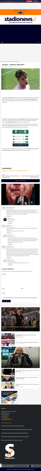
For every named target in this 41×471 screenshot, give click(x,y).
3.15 (17, 139)
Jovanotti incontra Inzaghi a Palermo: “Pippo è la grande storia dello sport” (14, 433)
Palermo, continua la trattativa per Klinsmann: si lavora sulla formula (11, 176)
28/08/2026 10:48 (23, 343)
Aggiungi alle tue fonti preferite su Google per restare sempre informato (18, 1)
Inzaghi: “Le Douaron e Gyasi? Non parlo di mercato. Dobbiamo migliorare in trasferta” (16, 429)
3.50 (15, 136)
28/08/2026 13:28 (23, 379)
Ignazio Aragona (7, 412)
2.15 (20, 136)
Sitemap (6, 422)
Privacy (10, 422)
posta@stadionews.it (5, 415)
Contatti (20, 10)
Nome (3, 288)
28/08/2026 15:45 (9, 329)
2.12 (20, 139)
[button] (3, 42)
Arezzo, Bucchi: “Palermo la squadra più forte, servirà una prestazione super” (15, 436)
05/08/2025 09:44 (10, 66)
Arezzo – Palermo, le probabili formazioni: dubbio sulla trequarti (27, 342)
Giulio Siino (4, 329)
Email (22, 288)
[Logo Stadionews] (9, 451)
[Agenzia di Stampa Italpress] (9, 397)
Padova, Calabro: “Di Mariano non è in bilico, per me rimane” (15, 364)
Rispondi (8, 216)
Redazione (16, 10)
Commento (4, 274)
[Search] (38, 42)
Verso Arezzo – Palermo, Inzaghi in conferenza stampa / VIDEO (12, 425)
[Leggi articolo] (8, 336)
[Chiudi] (39, 1)
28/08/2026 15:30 (23, 337)
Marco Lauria (10, 419)
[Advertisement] (20, 32)
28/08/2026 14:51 (9, 366)
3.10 (17, 136)
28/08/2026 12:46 (23, 386)
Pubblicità (24, 10)
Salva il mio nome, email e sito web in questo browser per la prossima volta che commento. (20, 297)
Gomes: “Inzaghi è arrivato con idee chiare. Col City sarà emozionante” (30, 176)
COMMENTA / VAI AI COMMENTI (20, 180)
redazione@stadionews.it (6, 418)
